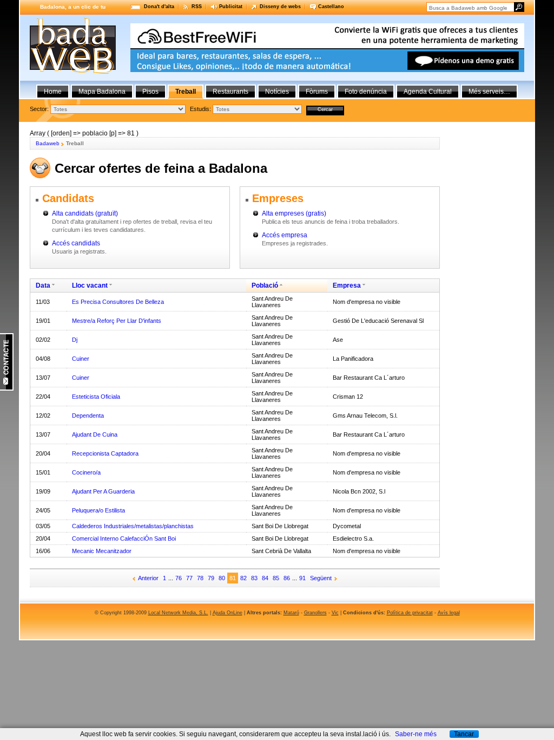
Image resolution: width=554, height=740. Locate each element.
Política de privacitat (410, 612)
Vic (335, 612)
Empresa (347, 285)
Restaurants (230, 91)
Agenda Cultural (428, 91)
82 (243, 578)
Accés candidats (76, 243)
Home (53, 91)
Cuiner (80, 358)
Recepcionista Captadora (105, 453)
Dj (74, 339)
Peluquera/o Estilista (98, 510)
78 (200, 578)
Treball (185, 91)
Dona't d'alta (159, 6)
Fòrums (317, 91)
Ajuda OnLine (227, 612)
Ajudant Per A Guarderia (103, 491)
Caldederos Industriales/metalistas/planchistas (133, 526)
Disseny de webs (280, 6)
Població (265, 285)
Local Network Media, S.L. (178, 612)
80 (222, 578)
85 (276, 578)
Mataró (291, 612)
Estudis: (200, 109)
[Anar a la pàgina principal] (73, 71)
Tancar (464, 734)
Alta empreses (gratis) (294, 213)
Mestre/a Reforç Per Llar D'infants (116, 320)
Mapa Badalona (102, 91)
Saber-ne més (416, 734)
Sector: (39, 109)
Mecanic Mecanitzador (101, 551)
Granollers (315, 612)
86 (286, 578)
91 (302, 578)
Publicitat (230, 6)
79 (211, 578)
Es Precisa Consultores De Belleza (118, 301)
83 (254, 578)
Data (43, 285)
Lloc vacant (90, 285)
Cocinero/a (86, 472)
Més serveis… (489, 91)
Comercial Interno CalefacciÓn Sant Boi (124, 538)
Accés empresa (284, 235)
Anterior (148, 578)
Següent (321, 578)
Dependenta (88, 415)
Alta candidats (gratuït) (85, 213)
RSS (197, 6)
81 (232, 578)
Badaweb (48, 143)
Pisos (150, 91)
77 (189, 578)
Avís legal (449, 612)
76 (178, 578)
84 (265, 578)
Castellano (331, 6)
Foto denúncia (366, 91)
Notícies (277, 91)
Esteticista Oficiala (96, 396)
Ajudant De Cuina (94, 434)
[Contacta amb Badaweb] (7, 388)
